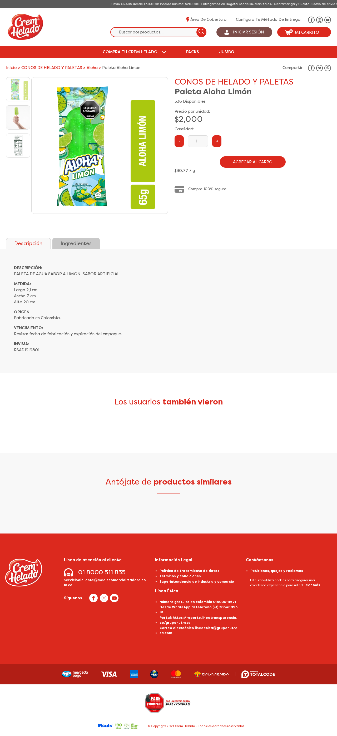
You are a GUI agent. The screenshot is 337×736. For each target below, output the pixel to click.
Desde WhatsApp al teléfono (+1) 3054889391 (198, 609)
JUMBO (226, 52)
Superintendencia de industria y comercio (197, 582)
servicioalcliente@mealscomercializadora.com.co (105, 582)
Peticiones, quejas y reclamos (276, 571)
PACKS (192, 52)
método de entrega (280, 19)
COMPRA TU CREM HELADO (130, 52)
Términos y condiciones (180, 576)
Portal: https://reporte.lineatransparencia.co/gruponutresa (198, 620)
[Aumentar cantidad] (216, 141)
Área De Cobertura (208, 19)
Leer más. (312, 585)
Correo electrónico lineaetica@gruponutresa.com (198, 630)
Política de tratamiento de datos (189, 571)
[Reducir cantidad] (179, 141)
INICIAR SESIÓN (248, 32)
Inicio (11, 67)
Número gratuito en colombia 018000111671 (198, 602)
